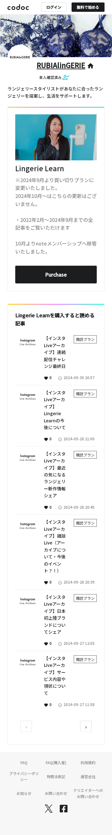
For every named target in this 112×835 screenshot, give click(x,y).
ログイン (53, 7)
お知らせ (23, 793)
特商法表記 (56, 776)
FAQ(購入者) (56, 762)
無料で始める (88, 7)
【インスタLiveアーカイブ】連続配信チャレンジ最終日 (55, 352)
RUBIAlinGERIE (61, 65)
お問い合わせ (56, 793)
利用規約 (88, 762)
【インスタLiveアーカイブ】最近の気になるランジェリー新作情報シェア (55, 474)
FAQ (24, 762)
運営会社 (88, 776)
